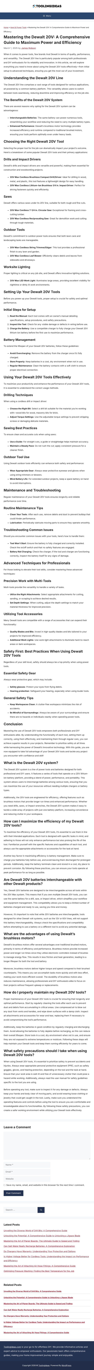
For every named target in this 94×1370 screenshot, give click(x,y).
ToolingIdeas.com (12, 1347)
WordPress (66, 1365)
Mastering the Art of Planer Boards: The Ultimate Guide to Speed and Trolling (41, 1241)
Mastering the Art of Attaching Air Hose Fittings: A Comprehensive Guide (40, 1266)
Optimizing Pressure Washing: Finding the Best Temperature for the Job (39, 1271)
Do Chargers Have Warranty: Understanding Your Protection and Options (40, 1251)
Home (6, 27)
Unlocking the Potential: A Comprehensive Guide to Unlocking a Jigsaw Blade (42, 1236)
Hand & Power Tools (18, 27)
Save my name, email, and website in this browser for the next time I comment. (45, 1185)
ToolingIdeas (44, 1365)
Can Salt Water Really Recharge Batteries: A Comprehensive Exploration (39, 1246)
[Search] (41, 1210)
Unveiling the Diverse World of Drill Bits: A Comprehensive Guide (35, 1230)
